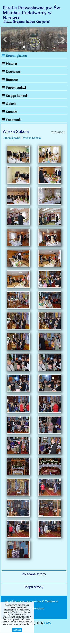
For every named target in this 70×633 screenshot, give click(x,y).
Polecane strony (34, 574)
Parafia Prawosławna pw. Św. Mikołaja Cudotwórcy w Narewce (32, 12)
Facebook (13, 119)
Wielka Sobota (32, 137)
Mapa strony (33, 587)
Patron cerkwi (16, 87)
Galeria (11, 103)
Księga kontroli (17, 95)
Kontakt (11, 111)
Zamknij (17, 630)
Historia (11, 63)
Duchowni (13, 71)
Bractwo (12, 79)
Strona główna (16, 55)
